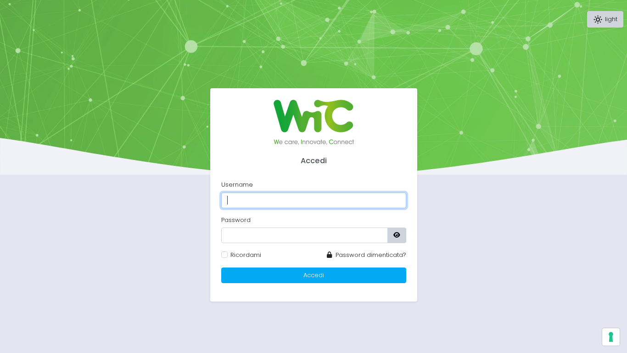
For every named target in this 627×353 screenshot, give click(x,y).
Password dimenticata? (370, 255)
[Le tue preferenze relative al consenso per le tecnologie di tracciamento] (611, 337)
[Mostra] (396, 235)
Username (237, 184)
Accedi (313, 275)
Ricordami (245, 255)
